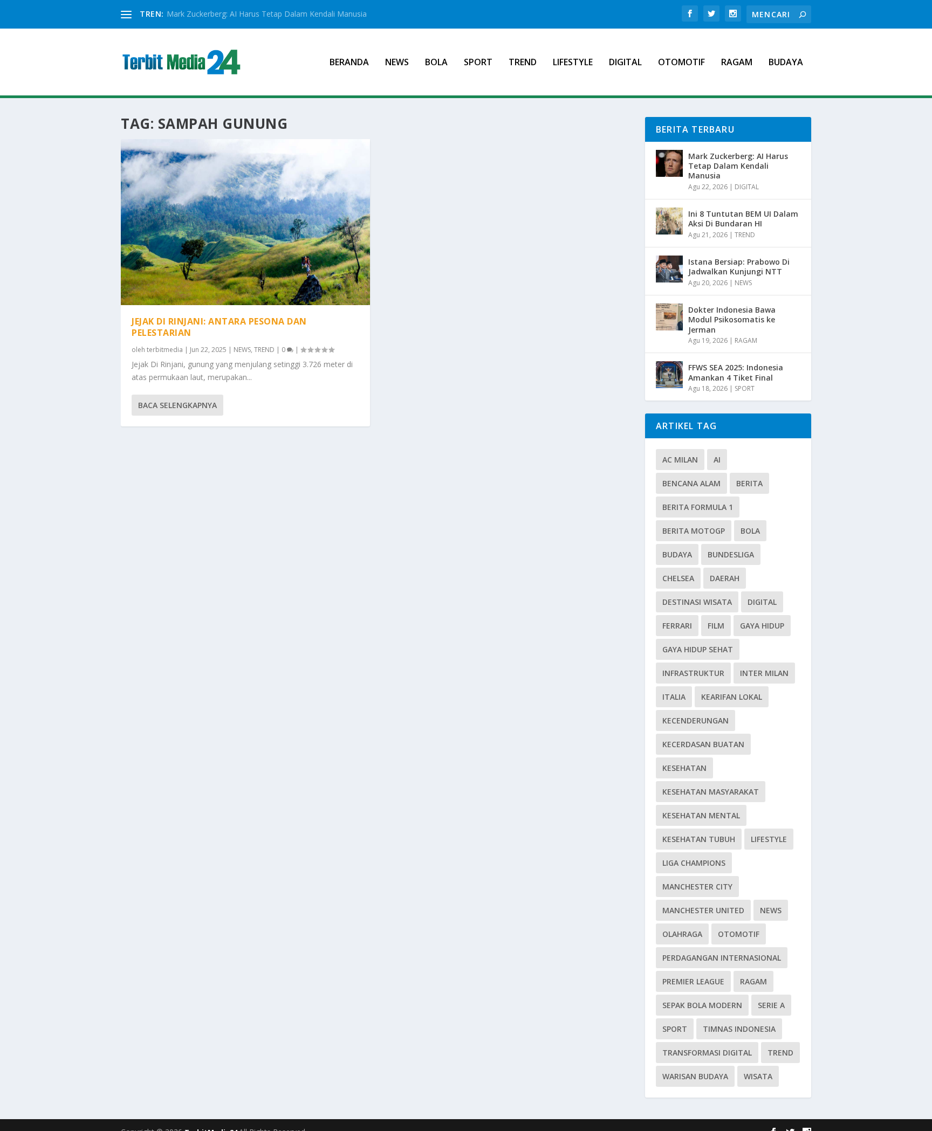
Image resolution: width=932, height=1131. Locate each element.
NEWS (397, 63)
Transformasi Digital (707, 1052)
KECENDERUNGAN (695, 720)
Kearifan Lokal (731, 697)
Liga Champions (693, 863)
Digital (762, 602)
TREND (523, 63)
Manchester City (697, 886)
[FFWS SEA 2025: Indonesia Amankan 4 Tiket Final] (669, 374)
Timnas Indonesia (739, 1029)
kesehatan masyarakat (710, 792)
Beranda (349, 63)
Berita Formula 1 (697, 507)
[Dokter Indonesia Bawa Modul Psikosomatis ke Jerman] (669, 317)
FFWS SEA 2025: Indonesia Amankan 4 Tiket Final (735, 372)
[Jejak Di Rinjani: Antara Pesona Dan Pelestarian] (245, 222)
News (771, 910)
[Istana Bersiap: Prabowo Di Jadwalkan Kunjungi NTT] (669, 269)
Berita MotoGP (693, 531)
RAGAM (736, 63)
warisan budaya (695, 1076)
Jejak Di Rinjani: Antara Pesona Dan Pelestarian (219, 327)
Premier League (693, 981)
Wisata (758, 1076)
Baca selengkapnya (177, 405)
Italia (674, 697)
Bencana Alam (691, 483)
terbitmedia (165, 349)
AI (717, 459)
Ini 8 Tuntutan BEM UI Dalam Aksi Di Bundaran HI (743, 219)
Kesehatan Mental (701, 815)
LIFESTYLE (573, 63)
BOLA (436, 63)
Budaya (677, 554)
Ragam (753, 981)
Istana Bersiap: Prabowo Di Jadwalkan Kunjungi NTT (739, 267)
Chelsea (678, 578)
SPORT (478, 63)
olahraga (682, 934)
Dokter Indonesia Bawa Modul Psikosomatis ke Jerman (732, 319)
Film (716, 625)
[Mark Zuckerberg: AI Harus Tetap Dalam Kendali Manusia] (669, 163)
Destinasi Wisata (697, 602)
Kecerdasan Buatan (703, 744)
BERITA (749, 483)
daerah (724, 578)
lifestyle (769, 839)
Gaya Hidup (762, 625)
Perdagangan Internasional (721, 958)
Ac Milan (680, 459)
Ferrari (677, 625)
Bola (750, 531)
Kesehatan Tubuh (698, 839)
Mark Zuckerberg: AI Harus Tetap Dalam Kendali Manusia (267, 14)
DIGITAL (625, 63)
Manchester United (703, 910)
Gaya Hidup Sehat (697, 649)
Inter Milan (764, 673)
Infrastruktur (693, 673)
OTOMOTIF (681, 63)
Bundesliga (731, 554)
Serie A (771, 1005)
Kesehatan (684, 768)
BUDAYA (786, 63)
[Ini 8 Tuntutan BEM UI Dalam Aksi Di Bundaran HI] (669, 221)
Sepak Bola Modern (702, 1005)
